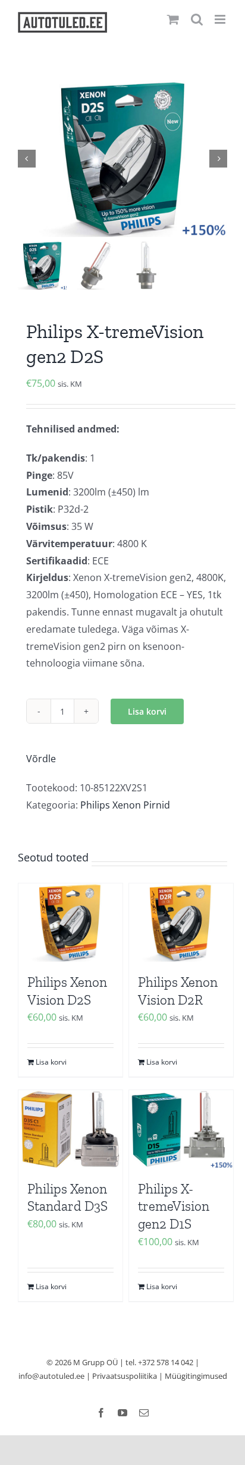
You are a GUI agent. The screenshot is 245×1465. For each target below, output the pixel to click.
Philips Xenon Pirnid (125, 805)
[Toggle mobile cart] (173, 19)
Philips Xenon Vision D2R (178, 991)
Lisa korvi (147, 711)
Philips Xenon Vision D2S (67, 991)
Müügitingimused (196, 1376)
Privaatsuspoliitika (124, 1376)
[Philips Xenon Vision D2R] (181, 922)
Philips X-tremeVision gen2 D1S (173, 1206)
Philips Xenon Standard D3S (67, 1197)
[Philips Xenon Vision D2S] (70, 922)
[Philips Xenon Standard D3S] (70, 1129)
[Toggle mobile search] (197, 19)
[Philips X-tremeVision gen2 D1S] (181, 1129)
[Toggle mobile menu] (221, 19)
